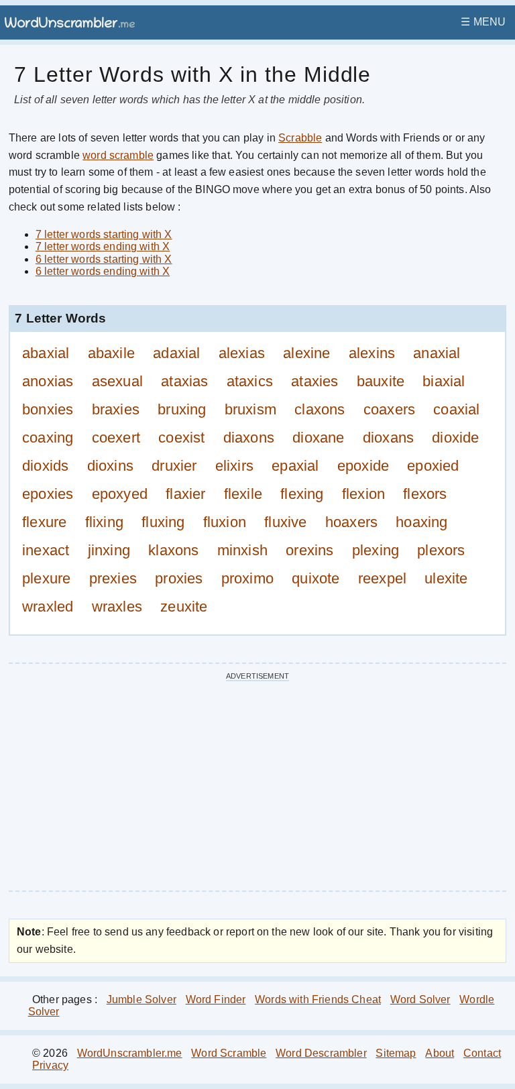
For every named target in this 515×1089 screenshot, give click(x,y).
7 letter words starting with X (104, 234)
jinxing (109, 550)
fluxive (285, 522)
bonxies (48, 409)
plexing (376, 550)
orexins (310, 550)
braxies (116, 409)
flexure (44, 522)
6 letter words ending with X (103, 271)
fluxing (163, 522)
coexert (116, 437)
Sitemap (396, 1053)
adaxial (177, 353)
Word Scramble (228, 1053)
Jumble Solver (141, 999)
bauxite (381, 381)
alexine (307, 353)
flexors (425, 493)
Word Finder (216, 999)
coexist (181, 437)
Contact (482, 1053)
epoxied (433, 465)
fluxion (225, 522)
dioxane (318, 437)
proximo (247, 578)
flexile (243, 493)
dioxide (455, 437)
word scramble (118, 155)
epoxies (48, 493)
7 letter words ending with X (103, 246)
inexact (46, 550)
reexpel (382, 578)
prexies (113, 578)
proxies (179, 578)
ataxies (315, 381)
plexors (441, 550)
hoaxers (351, 522)
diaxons (249, 437)
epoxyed (120, 493)
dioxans (388, 437)
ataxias (185, 381)
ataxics (250, 381)
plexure (46, 578)
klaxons (173, 550)
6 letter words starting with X (104, 259)
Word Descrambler (321, 1053)
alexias (242, 353)
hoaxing (422, 522)
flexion (364, 493)
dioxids (45, 465)
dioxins (110, 465)
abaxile (111, 353)
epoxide (363, 465)
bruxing (182, 409)
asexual (118, 381)
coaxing (48, 437)
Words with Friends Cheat (318, 999)
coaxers (389, 409)
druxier (174, 465)
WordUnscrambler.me (129, 1053)
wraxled (48, 606)
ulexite (446, 578)
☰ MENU (483, 21)
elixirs (234, 465)
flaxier (186, 493)
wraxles (117, 606)
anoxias (48, 381)
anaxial (437, 353)
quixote (316, 578)
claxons (319, 409)
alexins (372, 353)
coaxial (456, 409)
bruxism (251, 409)
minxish (242, 550)
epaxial (295, 465)
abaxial (46, 353)
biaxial (443, 381)
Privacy (50, 1065)
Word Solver (420, 999)
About (439, 1053)
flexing (302, 493)
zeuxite (184, 606)
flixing (104, 522)
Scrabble (300, 138)
